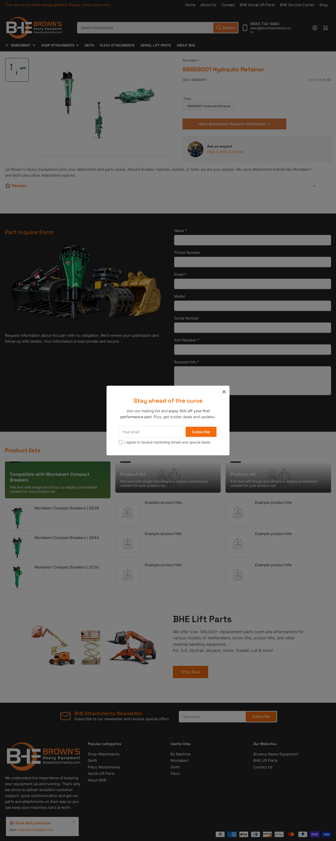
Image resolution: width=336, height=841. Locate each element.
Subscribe (201, 431)
